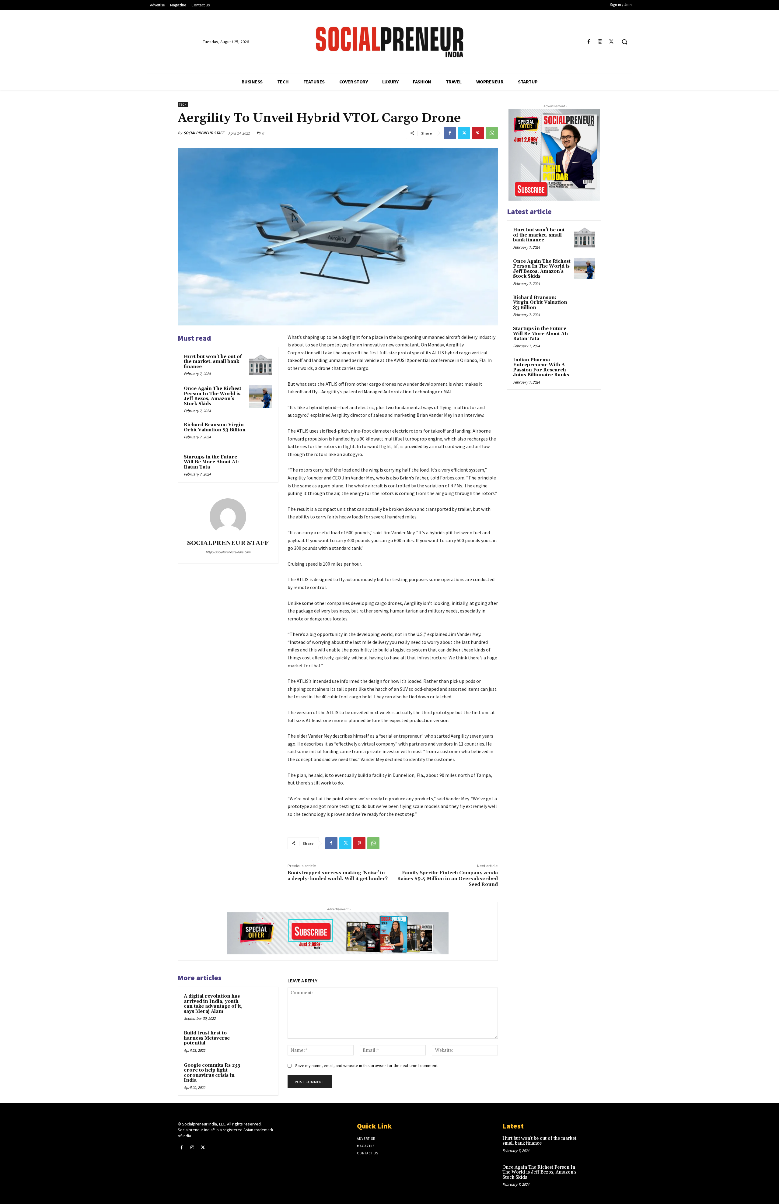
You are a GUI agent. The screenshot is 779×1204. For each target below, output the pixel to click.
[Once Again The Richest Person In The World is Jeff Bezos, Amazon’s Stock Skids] (260, 396)
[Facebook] (589, 42)
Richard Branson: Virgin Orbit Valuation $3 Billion (215, 427)
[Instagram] (600, 42)
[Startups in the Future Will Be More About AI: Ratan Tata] (260, 465)
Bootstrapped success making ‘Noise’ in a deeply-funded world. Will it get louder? (338, 876)
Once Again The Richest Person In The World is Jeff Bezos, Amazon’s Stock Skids (212, 396)
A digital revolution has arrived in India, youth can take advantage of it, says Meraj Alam (213, 1003)
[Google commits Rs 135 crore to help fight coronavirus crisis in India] (260, 1073)
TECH (183, 105)
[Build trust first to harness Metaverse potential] (260, 1041)
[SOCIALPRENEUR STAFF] (228, 516)
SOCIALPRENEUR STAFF (203, 132)
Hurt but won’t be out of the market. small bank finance (213, 362)
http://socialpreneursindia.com (228, 552)
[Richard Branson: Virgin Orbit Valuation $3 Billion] (260, 432)
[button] (624, 41)
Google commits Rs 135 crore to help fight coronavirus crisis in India (212, 1072)
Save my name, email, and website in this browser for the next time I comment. (366, 1065)
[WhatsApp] (492, 133)
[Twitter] (611, 42)
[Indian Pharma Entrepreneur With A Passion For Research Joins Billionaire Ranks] (584, 367)
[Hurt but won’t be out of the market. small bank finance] (260, 364)
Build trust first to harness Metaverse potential (207, 1038)
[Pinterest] (478, 133)
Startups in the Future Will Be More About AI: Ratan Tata (211, 462)
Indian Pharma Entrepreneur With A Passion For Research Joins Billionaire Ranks (541, 367)
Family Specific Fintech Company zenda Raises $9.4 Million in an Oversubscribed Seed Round (447, 878)
